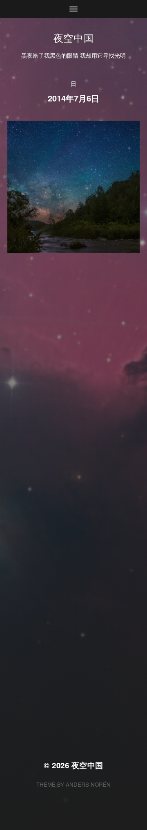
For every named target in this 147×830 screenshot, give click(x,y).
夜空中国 (73, 37)
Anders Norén (88, 784)
